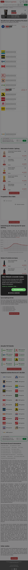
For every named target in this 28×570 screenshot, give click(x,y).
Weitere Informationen (7, 284)
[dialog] (14, 285)
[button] (14, 286)
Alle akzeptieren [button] (18, 289)
